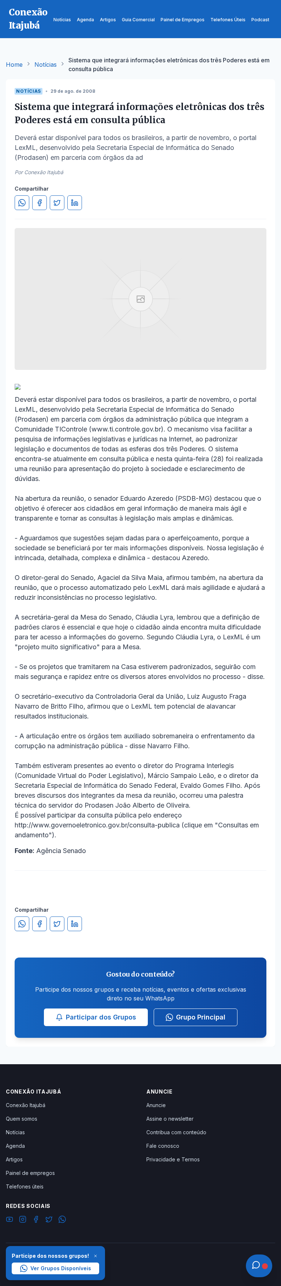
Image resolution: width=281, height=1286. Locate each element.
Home (14, 64)
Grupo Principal (200, 1017)
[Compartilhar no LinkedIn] (74, 202)
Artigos (14, 1159)
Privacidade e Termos (173, 1159)
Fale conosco (162, 1146)
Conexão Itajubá (25, 1105)
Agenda (15, 1146)
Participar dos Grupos (101, 1017)
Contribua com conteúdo (176, 1132)
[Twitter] (49, 1220)
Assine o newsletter (170, 1119)
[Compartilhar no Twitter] (57, 202)
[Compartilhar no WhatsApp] (22, 202)
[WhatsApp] (62, 1220)
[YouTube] (9, 1220)
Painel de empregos (30, 1173)
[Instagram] (22, 1220)
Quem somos (21, 1119)
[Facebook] (36, 1220)
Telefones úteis (25, 1186)
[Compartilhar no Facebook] (39, 202)
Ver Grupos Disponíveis (60, 1268)
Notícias (45, 64)
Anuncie (156, 1105)
